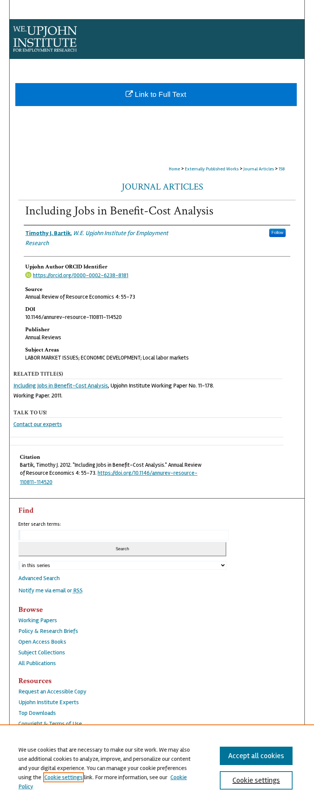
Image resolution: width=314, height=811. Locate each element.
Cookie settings (63, 777)
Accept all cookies (256, 755)
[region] (157, 767)
